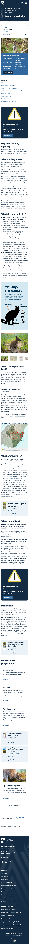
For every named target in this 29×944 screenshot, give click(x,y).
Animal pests (8, 12)
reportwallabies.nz (19, 528)
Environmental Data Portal (8, 909)
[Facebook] (2, 861)
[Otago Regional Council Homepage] (4, 3)
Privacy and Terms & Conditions (14, 935)
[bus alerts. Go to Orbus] (18, 3)
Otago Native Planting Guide (9, 922)
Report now (7, 135)
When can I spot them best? (9, 88)
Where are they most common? (12, 91)
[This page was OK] (20, 818)
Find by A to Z (5, 895)
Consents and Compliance (8, 882)
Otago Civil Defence (6, 915)
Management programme (8, 101)
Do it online (4, 892)
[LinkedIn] (6, 861)
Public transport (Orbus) (8, 889)
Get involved (4, 876)
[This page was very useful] (23, 818)
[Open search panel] (14, 3)
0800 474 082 (21, 153)
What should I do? (6, 96)
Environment (16, 8)
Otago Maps (4, 919)
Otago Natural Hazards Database (10, 925)
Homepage (8, 8)
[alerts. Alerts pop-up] (22, 3)
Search (3, 898)
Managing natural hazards (8, 886)
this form (4, 153)
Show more (6, 34)
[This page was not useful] (16, 818)
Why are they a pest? (7, 83)
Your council (4, 873)
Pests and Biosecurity (11, 10)
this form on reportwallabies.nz (13, 478)
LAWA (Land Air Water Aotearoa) (10, 912)
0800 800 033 (5, 848)
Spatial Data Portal (6, 928)
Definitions (4, 99)
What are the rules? (7, 93)
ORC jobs (4, 901)
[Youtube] (9, 861)
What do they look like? (8, 85)
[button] (4, 343)
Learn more (7, 72)
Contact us (4, 857)
